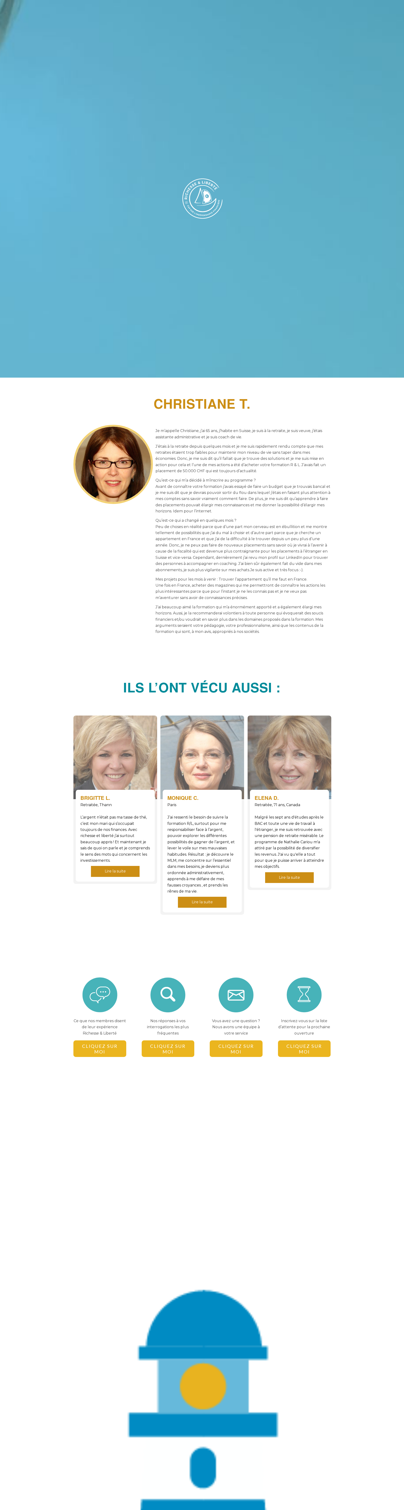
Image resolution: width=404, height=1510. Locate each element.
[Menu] (325, 10)
